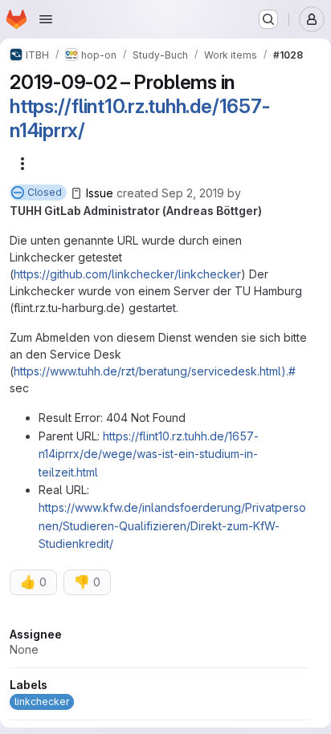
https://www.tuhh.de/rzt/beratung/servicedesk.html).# (155, 371)
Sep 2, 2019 (192, 193)
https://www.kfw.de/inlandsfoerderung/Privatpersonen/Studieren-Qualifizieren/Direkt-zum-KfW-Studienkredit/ (172, 525)
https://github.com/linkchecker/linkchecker (127, 274)
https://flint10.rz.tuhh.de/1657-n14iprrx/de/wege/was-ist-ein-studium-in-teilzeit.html (149, 454)
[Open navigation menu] (46, 19)
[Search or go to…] (268, 19)
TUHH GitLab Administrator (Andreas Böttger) (136, 210)
